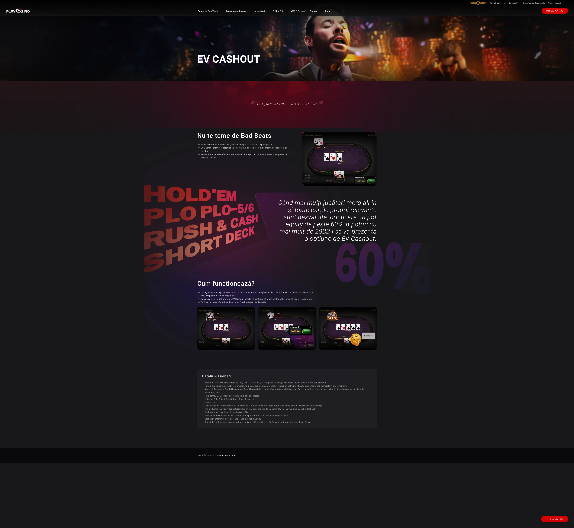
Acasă (558, 3)
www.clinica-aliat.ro (226, 455)
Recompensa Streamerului (534, 3)
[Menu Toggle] (566, 3)
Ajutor (550, 3)
